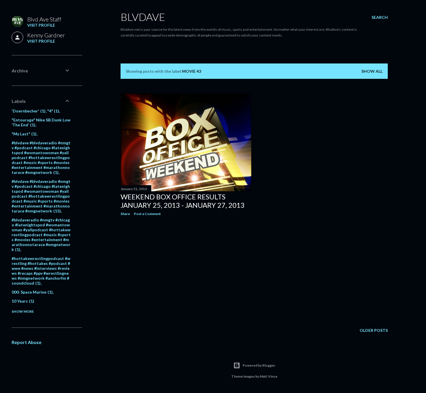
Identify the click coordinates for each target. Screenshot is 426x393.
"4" (52, 110)
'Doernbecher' (28, 110)
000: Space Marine (31, 292)
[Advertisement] (186, 271)
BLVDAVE (143, 16)
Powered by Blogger (259, 365)
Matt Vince (268, 376)
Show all (372, 71)
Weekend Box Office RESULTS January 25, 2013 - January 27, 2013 (183, 200)
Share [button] (125, 214)
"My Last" (23, 133)
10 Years (22, 301)
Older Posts (374, 330)
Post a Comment (147, 214)
